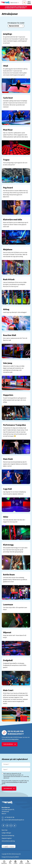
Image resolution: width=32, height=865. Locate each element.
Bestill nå (24, 2)
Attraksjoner (27, 863)
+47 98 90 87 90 (9, 817)
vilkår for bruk (23, 782)
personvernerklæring (12, 782)
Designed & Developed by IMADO (10, 857)
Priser (10, 863)
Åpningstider (4, 863)
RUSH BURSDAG (8, 744)
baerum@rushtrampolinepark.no (14, 820)
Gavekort (15, 863)
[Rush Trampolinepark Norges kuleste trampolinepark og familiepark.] (7, 802)
